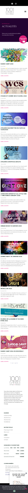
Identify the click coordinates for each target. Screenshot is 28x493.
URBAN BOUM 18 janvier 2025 (11, 226)
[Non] (26, 488)
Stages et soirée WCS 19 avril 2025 (14, 96)
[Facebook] (12, 3)
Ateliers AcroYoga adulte (11, 162)
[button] (25, 11)
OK (14, 491)
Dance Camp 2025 (7, 64)
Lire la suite (4, 75)
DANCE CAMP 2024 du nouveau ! (12, 351)
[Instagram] (15, 3)
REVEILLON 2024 (6, 288)
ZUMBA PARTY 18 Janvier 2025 (11, 256)
